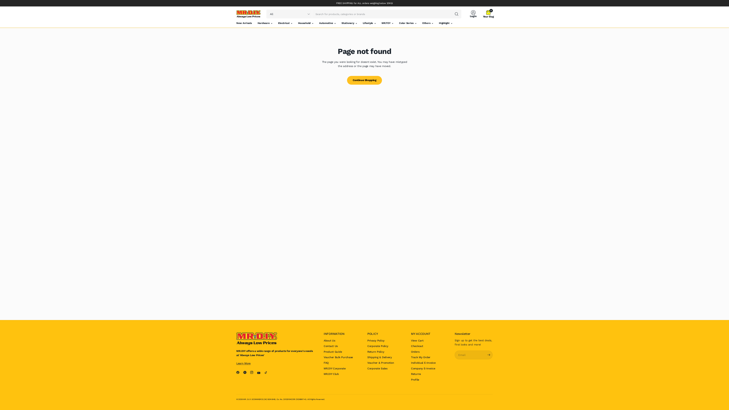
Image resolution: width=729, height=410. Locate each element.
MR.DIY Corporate (335, 368)
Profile (415, 379)
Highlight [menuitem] (444, 23)
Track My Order (420, 357)
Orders (415, 351)
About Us (329, 340)
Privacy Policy (375, 340)
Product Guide (333, 351)
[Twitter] (246, 372)
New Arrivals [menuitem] (244, 23)
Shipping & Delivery (379, 357)
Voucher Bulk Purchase (338, 357)
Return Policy (375, 351)
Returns (416, 373)
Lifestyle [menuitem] (368, 23)
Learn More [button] (243, 363)
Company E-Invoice (423, 368)
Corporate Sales (377, 368)
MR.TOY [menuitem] (386, 23)
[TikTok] (267, 372)
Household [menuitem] (304, 23)
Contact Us (331, 346)
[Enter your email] (489, 355)
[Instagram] (253, 372)
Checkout (417, 346)
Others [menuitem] (426, 23)
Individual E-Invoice (423, 362)
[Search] (456, 14)
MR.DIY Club (331, 373)
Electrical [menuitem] (283, 23)
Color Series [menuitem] (406, 23)
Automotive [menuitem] (326, 23)
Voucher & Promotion (380, 362)
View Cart (417, 340)
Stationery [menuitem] (348, 23)
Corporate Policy (377, 346)
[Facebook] (239, 372)
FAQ (326, 362)
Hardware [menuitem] (264, 23)
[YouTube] (260, 373)
